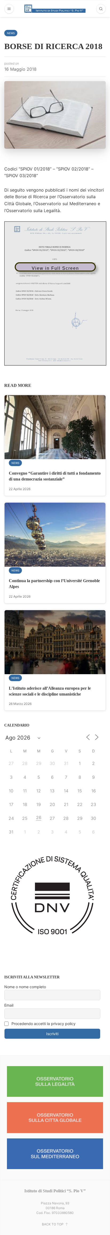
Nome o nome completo (25, 986)
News (11, 33)
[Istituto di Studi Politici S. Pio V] (55, 9)
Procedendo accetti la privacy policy (43, 1023)
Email (8, 1005)
